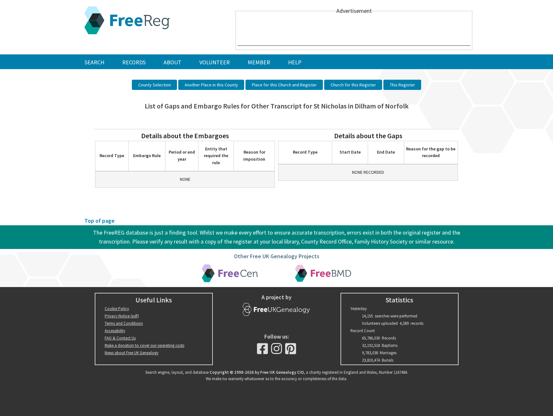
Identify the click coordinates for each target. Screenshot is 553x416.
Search (94, 62)
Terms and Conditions (124, 323)
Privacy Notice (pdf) (122, 316)
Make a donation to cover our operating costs (144, 345)
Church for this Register (353, 85)
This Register (402, 85)
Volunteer (214, 62)
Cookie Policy (117, 308)
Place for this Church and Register (284, 85)
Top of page (99, 220)
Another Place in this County (211, 85)
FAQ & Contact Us (120, 338)
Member (259, 62)
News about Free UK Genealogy (131, 353)
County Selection (154, 85)
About (172, 62)
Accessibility (115, 330)
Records (134, 62)
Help (294, 62)
